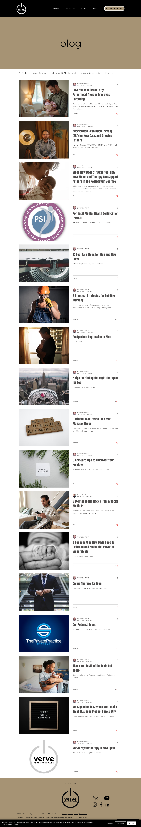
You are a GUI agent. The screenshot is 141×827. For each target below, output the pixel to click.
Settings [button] (110, 823)
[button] (56, 8)
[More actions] (118, 84)
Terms (76, 814)
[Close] (138, 823)
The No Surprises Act (79, 818)
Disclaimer (68, 818)
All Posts (23, 73)
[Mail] (107, 798)
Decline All (120, 823)
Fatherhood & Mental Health (64, 73)
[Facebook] (101, 804)
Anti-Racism (83, 814)
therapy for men (38, 73)
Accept (131, 823)
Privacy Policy (13, 824)
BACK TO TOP (70, 784)
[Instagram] (95, 804)
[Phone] (95, 798)
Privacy (64, 814)
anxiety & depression (91, 73)
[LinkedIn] (107, 804)
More (107, 73)
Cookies (70, 814)
